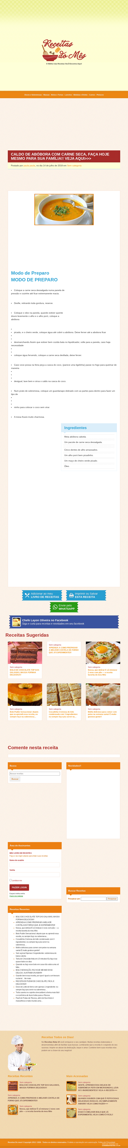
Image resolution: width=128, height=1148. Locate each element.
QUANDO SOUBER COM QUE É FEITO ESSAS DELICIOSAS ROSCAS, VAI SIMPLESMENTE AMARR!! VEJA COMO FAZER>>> (98, 1101)
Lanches (68, 95)
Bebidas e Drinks (80, 95)
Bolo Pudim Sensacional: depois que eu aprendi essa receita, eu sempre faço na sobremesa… (24, 714)
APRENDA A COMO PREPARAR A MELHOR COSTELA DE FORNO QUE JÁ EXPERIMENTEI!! (64, 650)
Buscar (15, 779)
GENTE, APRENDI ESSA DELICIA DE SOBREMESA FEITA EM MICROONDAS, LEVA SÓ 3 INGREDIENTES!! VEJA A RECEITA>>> (98, 1087)
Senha (12, 870)
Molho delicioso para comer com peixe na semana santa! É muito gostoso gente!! (102, 714)
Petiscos (100, 95)
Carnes (92, 95)
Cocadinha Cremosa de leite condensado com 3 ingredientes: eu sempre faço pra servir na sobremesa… (63, 715)
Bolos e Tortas (57, 95)
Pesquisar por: (74, 899)
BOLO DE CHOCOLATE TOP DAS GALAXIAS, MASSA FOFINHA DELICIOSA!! (24, 672)
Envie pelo (67, 607)
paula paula (29, 165)
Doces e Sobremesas (33, 95)
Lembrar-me (17, 880)
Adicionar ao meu (45, 595)
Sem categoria (74, 165)
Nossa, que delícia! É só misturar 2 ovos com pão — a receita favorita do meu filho (102, 672)
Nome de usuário (17, 860)
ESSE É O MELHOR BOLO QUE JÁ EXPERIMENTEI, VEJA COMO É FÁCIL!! (95, 1113)
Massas (46, 95)
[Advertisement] (64, 19)
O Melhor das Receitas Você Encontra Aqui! (64, 64)
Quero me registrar (16, 896)
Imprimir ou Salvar (86, 595)
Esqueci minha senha (17, 893)
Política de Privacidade (106, 1142)
